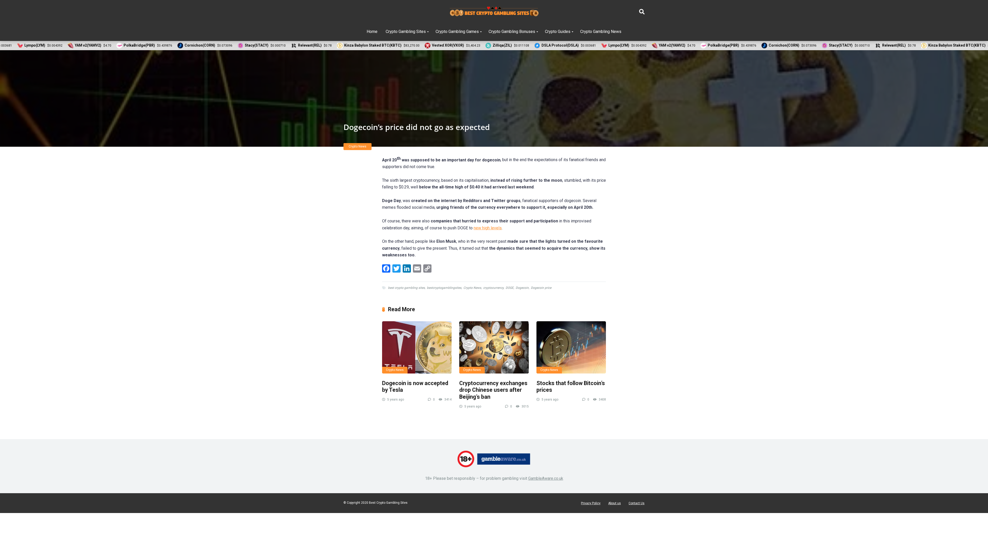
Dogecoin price (541, 288)
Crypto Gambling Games (457, 31)
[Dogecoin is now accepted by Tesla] (417, 347)
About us (614, 503)
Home (372, 31)
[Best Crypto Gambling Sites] (494, 11)
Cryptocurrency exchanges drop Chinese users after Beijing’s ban (493, 390)
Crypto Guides (557, 31)
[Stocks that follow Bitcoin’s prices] (571, 347)
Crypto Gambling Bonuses (512, 31)
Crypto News (357, 146)
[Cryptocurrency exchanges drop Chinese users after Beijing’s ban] (494, 347)
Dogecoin (522, 288)
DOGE (510, 288)
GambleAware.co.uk (545, 478)
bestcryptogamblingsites (444, 288)
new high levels (488, 227)
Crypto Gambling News (600, 31)
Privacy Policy (591, 503)
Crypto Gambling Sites (406, 31)
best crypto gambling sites (406, 288)
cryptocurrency (493, 288)
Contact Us (637, 503)
